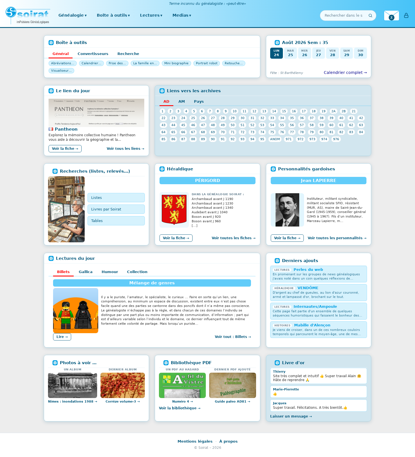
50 (233, 125)
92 (233, 139)
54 (272, 125)
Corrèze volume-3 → (123, 401)
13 (264, 111)
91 (223, 139)
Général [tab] (61, 54)
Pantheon (66, 129)
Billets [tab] (63, 272)
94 (252, 139)
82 (341, 132)
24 (183, 118)
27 (213, 118)
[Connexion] (406, 15)
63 (361, 125)
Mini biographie (176, 63)
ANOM (275, 139)
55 (282, 125)
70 (223, 132)
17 (304, 111)
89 (203, 139)
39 (331, 118)
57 (302, 125)
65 (173, 132)
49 (223, 125)
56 (292, 125)
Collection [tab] (137, 272)
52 (252, 125)
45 (183, 125)
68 (203, 132)
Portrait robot (206, 63)
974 (324, 139)
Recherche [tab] (128, 54)
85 (163, 139)
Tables (97, 221)
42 (361, 118)
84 (361, 132)
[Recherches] (66, 209)
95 (262, 139)
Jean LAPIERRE (318, 180)
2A (333, 111)
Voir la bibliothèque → (179, 408)
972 (300, 139)
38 (322, 118)
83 (351, 132)
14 (274, 111)
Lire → (62, 337)
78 (302, 132)
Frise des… (117, 63)
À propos (228, 441)
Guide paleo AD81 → (232, 401)
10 (235, 111)
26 (203, 118)
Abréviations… (62, 63)
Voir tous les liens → (125, 149)
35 (292, 118)
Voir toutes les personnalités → (337, 238)
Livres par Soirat (106, 209)
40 (341, 118)
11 (244, 111)
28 (223, 118)
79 (312, 132)
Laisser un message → (291, 416)
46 (193, 125)
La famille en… (145, 63)
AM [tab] (181, 101)
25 (193, 118)
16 (294, 111)
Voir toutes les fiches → (233, 238)
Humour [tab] (110, 272)
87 (183, 139)
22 (163, 118)
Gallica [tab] (86, 272)
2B (344, 111)
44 (173, 125)
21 (354, 111)
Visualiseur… (61, 70)
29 (233, 118)
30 (242, 118)
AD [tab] (166, 101)
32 (262, 118)
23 (173, 118)
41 (351, 118)
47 (203, 125)
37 (312, 118)
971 (289, 139)
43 (163, 125)
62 (351, 125)
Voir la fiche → (65, 149)
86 (173, 139)
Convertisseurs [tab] (93, 54)
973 (312, 139)
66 (183, 132)
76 (282, 132)
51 (242, 125)
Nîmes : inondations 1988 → (72, 401)
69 (213, 132)
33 (272, 118)
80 (322, 132)
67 (193, 132)
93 (242, 139)
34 (282, 118)
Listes (96, 197)
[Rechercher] (370, 15)
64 (163, 132)
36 (302, 118)
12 (254, 111)
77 (292, 132)
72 (242, 132)
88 (193, 139)
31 (252, 118)
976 (336, 139)
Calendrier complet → (345, 72)
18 (314, 111)
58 (312, 125)
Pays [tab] (199, 101)
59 (322, 125)
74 (262, 132)
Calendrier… (91, 63)
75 (272, 132)
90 (213, 139)
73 (252, 132)
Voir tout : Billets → (233, 337)
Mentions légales (195, 441)
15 (284, 111)
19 (324, 111)
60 (331, 125)
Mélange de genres (152, 283)
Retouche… (234, 63)
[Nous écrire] (391, 15)
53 (262, 125)
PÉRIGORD (207, 180)
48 (213, 125)
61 (341, 125)
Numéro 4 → (182, 401)
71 (233, 132)
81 (331, 132)
